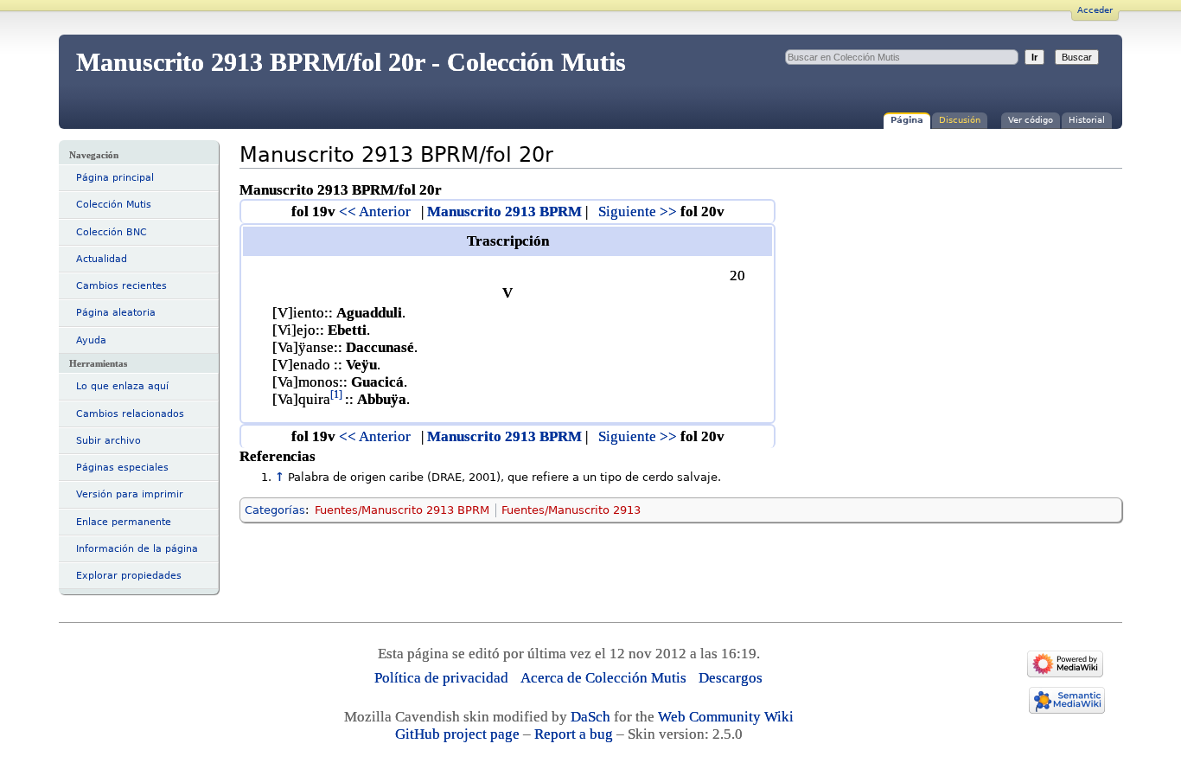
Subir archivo (108, 440)
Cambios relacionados (130, 414)
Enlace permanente (123, 522)
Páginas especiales (122, 467)
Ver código (1030, 120)
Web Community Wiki (726, 716)
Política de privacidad (441, 678)
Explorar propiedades (129, 575)
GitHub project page (457, 734)
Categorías (275, 509)
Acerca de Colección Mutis (603, 678)
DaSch (590, 716)
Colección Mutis (113, 204)
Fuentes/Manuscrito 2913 (571, 509)
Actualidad (101, 259)
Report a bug (573, 734)
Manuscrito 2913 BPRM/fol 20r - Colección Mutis (351, 62)
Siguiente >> (637, 211)
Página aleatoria (116, 312)
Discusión (959, 120)
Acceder (1095, 10)
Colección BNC (111, 232)
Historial (1087, 120)
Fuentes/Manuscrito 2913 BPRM (402, 509)
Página (907, 120)
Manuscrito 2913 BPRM (504, 211)
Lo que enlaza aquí (122, 386)
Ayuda (91, 340)
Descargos (731, 678)
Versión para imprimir (129, 494)
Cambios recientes (121, 286)
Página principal (115, 177)
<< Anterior (375, 211)
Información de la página (137, 549)
